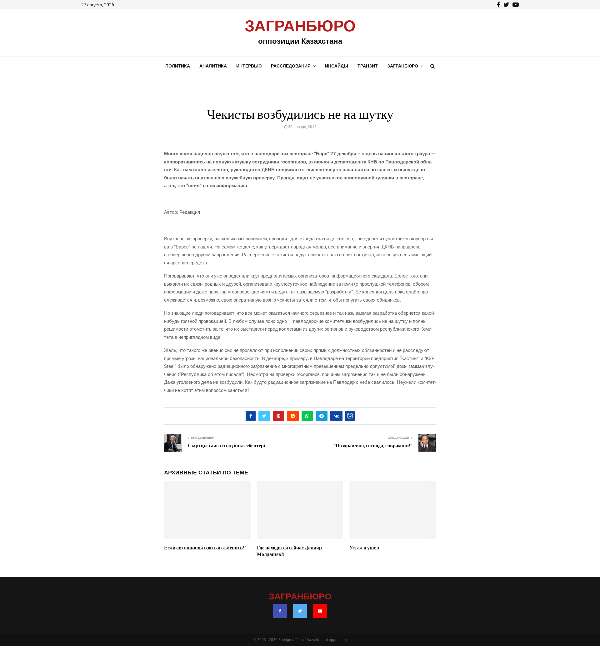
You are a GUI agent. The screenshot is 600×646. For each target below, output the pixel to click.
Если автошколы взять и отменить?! (205, 547)
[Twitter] (300, 611)
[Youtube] (320, 611)
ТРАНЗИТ (368, 66)
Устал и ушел (364, 547)
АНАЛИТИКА (213, 66)
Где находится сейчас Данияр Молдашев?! (289, 551)
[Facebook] (280, 611)
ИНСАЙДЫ (336, 66)
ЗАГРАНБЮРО (300, 26)
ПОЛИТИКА (177, 66)
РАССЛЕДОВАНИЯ (291, 66)
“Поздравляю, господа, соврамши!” (373, 445)
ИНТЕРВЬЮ (249, 66)
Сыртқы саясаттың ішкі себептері (226, 445)
